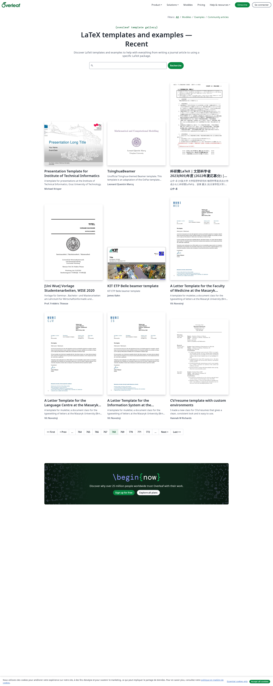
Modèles (186, 17)
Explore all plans (148, 492)
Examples (199, 17)
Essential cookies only (237, 681)
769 (122, 431)
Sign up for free (123, 492)
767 (105, 431)
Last (177, 431)
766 (97, 431)
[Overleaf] (11, 5)
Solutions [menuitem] (172, 4)
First (51, 431)
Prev (63, 431)
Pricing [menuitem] (201, 4)
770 (131, 431)
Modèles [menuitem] (188, 4)
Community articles (218, 17)
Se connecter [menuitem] (262, 4)
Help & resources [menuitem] (219, 4)
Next (164, 431)
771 (139, 431)
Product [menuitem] (156, 4)
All (177, 17)
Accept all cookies (259, 681)
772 (148, 431)
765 (88, 431)
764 (80, 431)
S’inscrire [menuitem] (242, 4)
